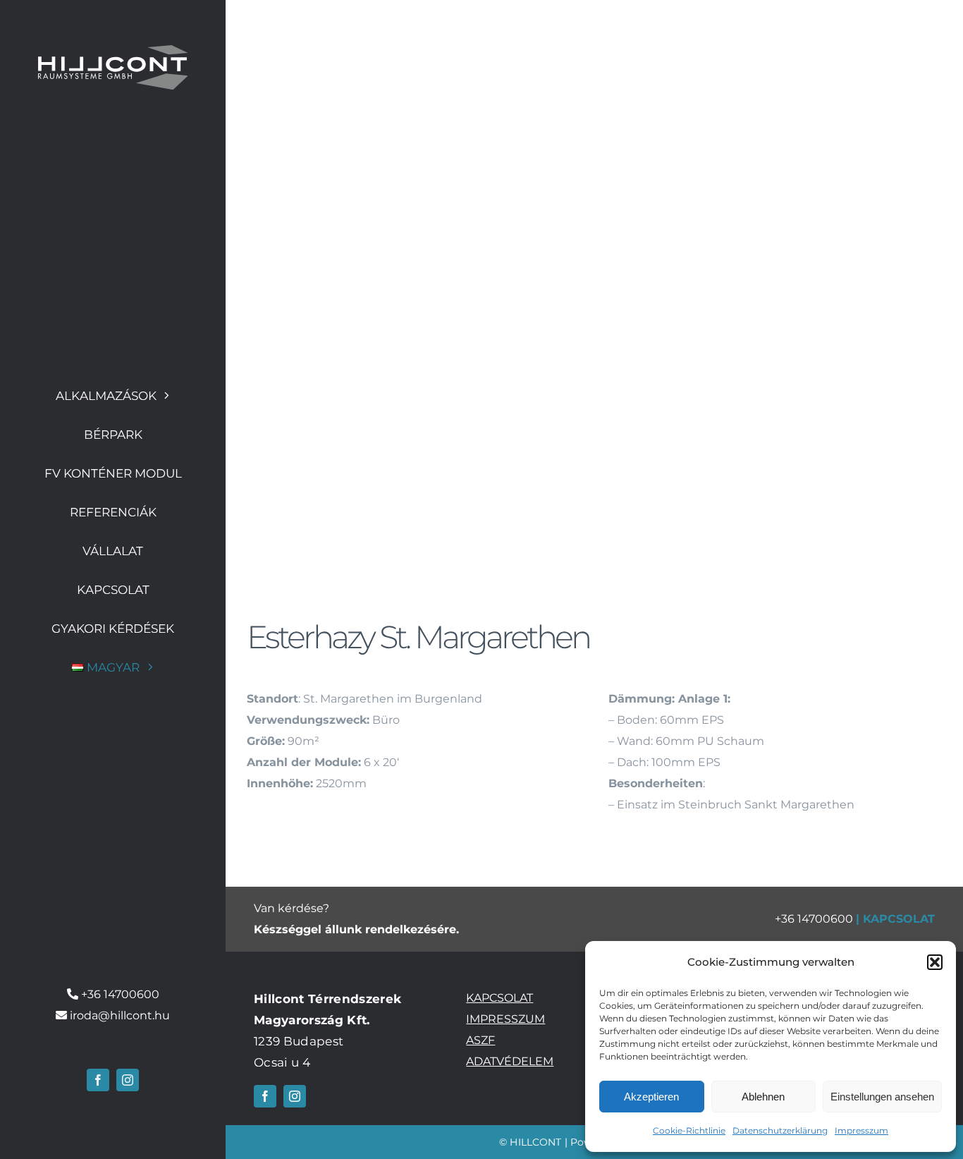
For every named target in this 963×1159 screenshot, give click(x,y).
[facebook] (98, 1080)
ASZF (480, 1040)
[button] (935, 962)
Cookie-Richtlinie (689, 1130)
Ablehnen (763, 1097)
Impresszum (861, 1130)
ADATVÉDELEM (509, 1061)
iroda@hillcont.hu (120, 1015)
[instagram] (127, 1080)
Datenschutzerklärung (780, 1130)
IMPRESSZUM (505, 1019)
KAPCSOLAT (899, 919)
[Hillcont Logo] (113, 50)
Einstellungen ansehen (882, 1097)
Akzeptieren (651, 1097)
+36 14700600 (120, 994)
